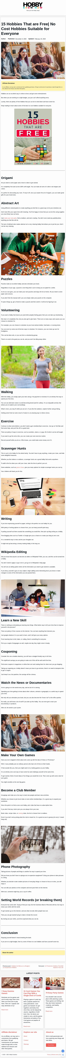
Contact (26, 1040)
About (25, 1036)
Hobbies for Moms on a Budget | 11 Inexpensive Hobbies (16, 966)
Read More (51, 1045)
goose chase (20, 467)
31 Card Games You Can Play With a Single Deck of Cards (32, 993)
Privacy (49, 1054)
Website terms (55, 1054)
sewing (20, 813)
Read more (4, 1010)
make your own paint (10, 218)
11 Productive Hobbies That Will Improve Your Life (54, 966)
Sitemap (26, 1044)
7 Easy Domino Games (7, 992)
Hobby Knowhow (13, 1054)
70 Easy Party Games (55, 993)
